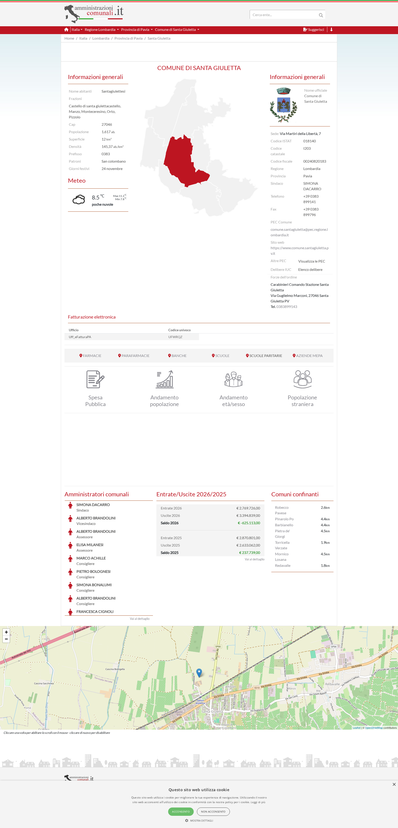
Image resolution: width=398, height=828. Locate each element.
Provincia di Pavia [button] (135, 29)
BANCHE (179, 355)
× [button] (394, 784)
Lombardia (100, 38)
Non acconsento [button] (213, 811)
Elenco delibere (310, 269)
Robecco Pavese (282, 510)
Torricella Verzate (282, 545)
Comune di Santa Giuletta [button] (175, 29)
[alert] (199, 804)
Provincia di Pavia (128, 38)
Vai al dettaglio (139, 618)
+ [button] (6, 632)
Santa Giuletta (159, 38)
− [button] (6, 639)
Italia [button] (76, 29)
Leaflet (356, 727)
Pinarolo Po (284, 519)
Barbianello (284, 525)
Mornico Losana (282, 557)
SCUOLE (222, 355)
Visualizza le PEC (311, 261)
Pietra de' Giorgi (282, 533)
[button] (199, 820)
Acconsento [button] (181, 811)
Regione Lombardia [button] (100, 29)
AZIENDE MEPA (309, 355)
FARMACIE (92, 355)
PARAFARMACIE (135, 355)
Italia (83, 38)
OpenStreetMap (374, 727)
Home (69, 38)
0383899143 (286, 306)
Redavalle (282, 565)
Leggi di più (258, 802)
